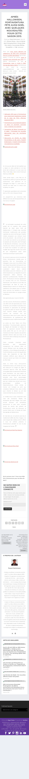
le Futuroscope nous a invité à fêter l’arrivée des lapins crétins (14, 63)
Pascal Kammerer (15, 39)
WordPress (25, 720)
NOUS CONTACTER (14, 727)
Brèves (9, 41)
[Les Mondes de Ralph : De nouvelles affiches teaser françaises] (14, 672)
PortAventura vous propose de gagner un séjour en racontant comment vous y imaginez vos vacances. (15, 124)
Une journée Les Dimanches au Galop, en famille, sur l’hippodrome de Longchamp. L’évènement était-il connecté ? (14, 665)
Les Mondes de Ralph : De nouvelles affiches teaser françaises (14, 675)
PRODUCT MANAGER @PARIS (14, 722)
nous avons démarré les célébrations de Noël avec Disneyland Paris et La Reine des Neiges (14, 53)
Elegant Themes (11, 720)
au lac (7, 412)
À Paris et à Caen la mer (14, 731)
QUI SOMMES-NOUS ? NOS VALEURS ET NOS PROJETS (14, 724)
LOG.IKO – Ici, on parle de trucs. (14, 729)
